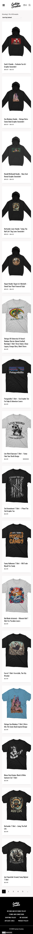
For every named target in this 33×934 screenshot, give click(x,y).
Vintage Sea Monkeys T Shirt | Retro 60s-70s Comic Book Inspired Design (15, 725)
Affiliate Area (9, 921)
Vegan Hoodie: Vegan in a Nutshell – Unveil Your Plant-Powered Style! (15, 285)
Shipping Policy (10, 917)
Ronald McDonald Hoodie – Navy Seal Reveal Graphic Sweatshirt (16, 175)
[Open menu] (4, 5)
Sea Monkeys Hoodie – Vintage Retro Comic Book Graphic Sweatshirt (16, 120)
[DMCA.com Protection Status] (16, 933)
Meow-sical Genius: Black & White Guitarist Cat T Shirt (15, 776)
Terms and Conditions (16, 914)
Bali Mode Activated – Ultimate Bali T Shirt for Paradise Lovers (16, 619)
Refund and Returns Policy (16, 911)
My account (24, 917)
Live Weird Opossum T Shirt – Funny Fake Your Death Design (15, 454)
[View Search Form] (29, 5)
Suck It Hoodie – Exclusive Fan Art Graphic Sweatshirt (15, 65)
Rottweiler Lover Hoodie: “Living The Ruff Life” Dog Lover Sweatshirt (15, 230)
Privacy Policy (23, 921)
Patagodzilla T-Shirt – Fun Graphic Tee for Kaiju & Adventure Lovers (16, 400)
